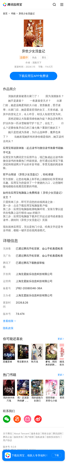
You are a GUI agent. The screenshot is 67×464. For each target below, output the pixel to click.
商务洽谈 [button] (46, 433)
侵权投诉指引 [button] (53, 437)
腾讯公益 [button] (7, 437)
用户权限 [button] (29, 437)
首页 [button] (5, 13)
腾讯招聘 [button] (57, 433)
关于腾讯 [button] (7, 433)
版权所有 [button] (18, 437)
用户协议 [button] (7, 440)
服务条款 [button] (35, 433)
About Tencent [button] (21, 433)
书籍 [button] (13, 13)
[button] (12, 4)
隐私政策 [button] (8, 328)
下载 (56, 455)
